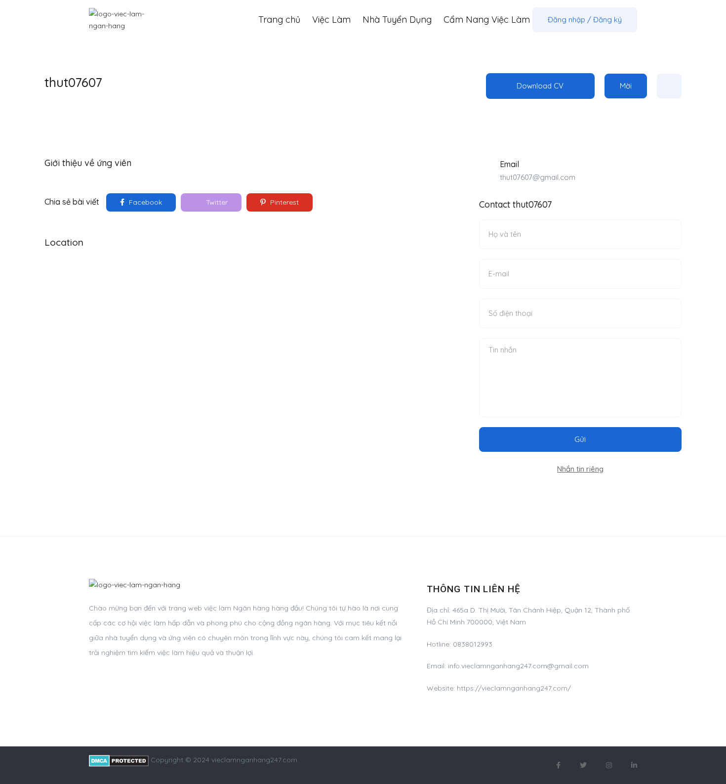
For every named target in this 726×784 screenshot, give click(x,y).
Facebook (144, 202)
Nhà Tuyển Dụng (397, 19)
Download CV (540, 85)
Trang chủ (279, 19)
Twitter (216, 202)
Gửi (580, 439)
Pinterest (283, 202)
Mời (626, 85)
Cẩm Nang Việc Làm (487, 19)
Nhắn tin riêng (580, 469)
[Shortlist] (669, 86)
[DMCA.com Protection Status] (119, 759)
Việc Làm (331, 19)
